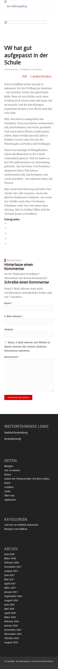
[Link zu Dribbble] (51, 665)
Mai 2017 (9, 579)
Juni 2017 (9, 575)
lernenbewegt (12, 438)
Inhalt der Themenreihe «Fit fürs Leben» (27, 478)
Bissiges (8, 466)
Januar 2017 (11, 592)
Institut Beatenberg (16, 432)
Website (8, 329)
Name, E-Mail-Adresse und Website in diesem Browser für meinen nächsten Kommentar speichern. (27, 346)
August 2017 (11, 571)
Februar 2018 (11, 562)
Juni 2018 (9, 554)
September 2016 (13, 596)
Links (7, 491)
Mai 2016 (9, 608)
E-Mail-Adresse (13, 316)
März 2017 (10, 587)
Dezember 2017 (12, 566)
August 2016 (11, 600)
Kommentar (12, 357)
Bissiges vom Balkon (32, 69)
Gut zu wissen (12, 470)
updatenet (10, 499)
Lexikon (8, 487)
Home (7, 474)
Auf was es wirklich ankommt (21, 524)
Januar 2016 (11, 625)
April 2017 (10, 583)
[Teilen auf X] (9, 228)
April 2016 (10, 613)
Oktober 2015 (11, 638)
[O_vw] (25, 32)
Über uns (9, 495)
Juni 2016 (9, 604)
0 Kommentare (11, 69)
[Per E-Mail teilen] (9, 243)
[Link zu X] (46, 665)
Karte (7, 483)
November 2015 (13, 634)
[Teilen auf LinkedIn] (9, 238)
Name (8, 303)
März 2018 (10, 558)
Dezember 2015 (12, 629)
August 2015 (11, 642)
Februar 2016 (11, 621)
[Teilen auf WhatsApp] (9, 233)
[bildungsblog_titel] (24, 6)
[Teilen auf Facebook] (9, 223)
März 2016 (10, 617)
